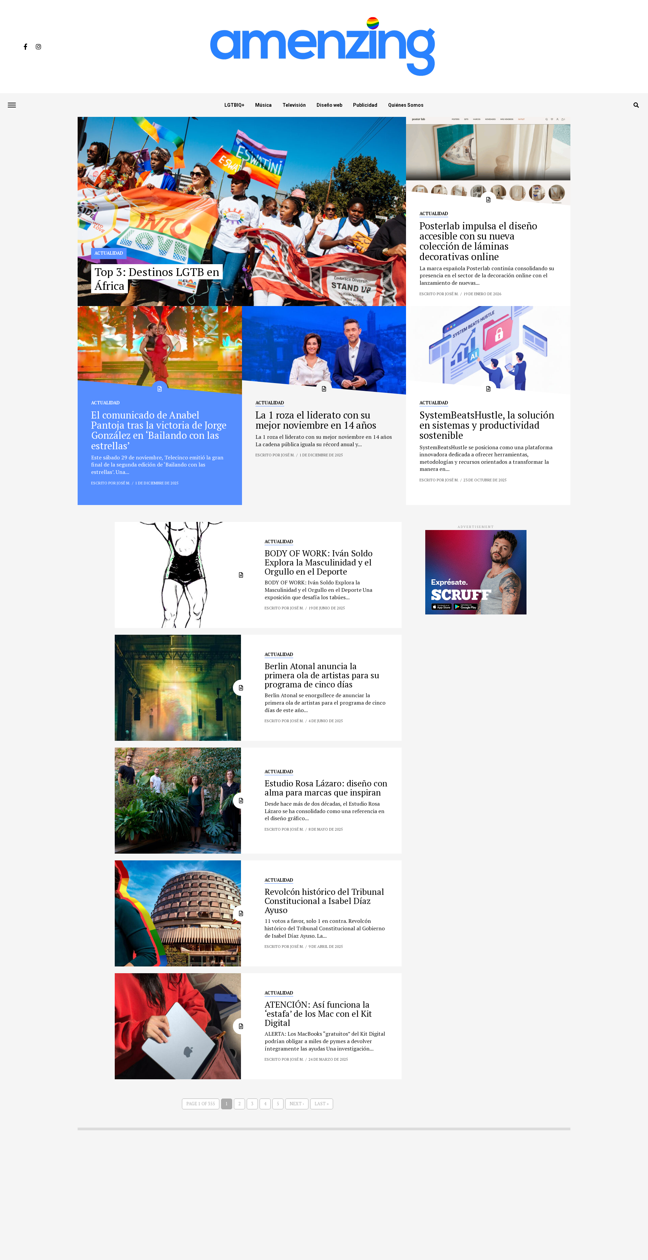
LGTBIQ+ (234, 105)
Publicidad (365, 105)
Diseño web (329, 105)
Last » (322, 1104)
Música (263, 105)
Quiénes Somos (406, 105)
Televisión (294, 105)
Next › (297, 1104)
